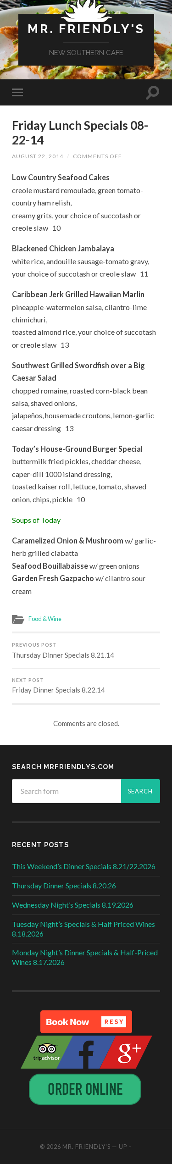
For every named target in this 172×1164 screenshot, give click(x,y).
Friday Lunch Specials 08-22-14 (80, 132)
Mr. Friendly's (86, 29)
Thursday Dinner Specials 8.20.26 (64, 885)
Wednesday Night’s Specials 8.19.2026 (72, 904)
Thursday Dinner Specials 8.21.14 (63, 650)
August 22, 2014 (37, 156)
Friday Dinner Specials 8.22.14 (58, 685)
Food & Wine (44, 618)
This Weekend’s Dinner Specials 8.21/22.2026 (83, 866)
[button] (86, 1021)
